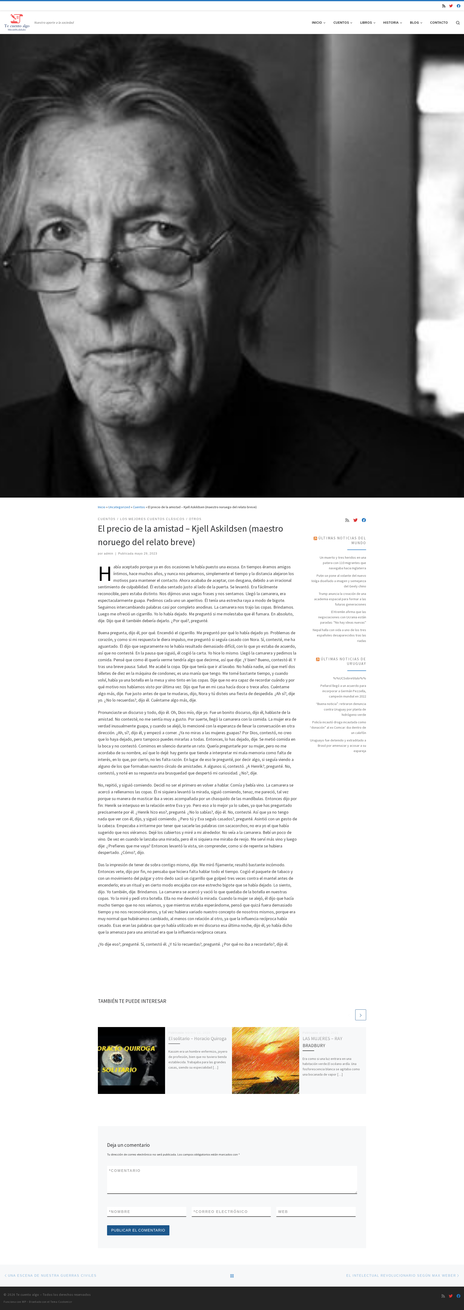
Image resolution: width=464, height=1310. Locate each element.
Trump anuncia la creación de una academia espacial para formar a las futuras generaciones (340, 599)
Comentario (125, 1171)
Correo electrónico (221, 1212)
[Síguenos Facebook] (458, 6)
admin (108, 553)
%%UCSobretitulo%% (349, 678)
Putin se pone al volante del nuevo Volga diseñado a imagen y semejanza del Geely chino (338, 580)
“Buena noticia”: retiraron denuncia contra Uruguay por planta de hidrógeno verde (341, 709)
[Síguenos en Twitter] (451, 6)
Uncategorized (119, 507)
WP (24, 1301)
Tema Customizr (61, 1301)
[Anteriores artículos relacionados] (349, 1014)
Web (283, 1212)
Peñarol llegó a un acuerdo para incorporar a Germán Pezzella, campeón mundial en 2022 (343, 690)
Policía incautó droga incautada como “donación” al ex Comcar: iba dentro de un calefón (338, 727)
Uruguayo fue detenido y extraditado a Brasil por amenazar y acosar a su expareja (338, 745)
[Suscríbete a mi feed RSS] (443, 6)
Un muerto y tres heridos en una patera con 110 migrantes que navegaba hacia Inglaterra (343, 562)
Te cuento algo (27, 1295)
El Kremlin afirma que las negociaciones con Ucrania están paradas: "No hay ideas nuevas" (342, 617)
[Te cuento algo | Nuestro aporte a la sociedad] (18, 21)
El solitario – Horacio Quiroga (197, 1038)
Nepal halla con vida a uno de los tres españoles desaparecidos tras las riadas (339, 635)
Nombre (119, 1212)
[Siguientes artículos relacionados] (360, 1014)
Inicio (101, 507)
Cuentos (139, 507)
